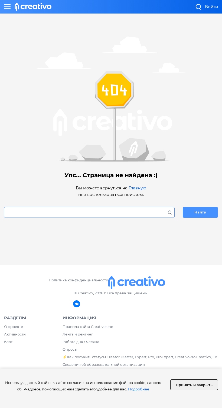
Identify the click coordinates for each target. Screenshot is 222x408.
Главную (137, 187)
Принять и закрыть (194, 385)
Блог (8, 342)
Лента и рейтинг (78, 334)
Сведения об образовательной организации (104, 364)
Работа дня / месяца (81, 342)
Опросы (70, 349)
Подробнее (138, 389)
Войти (211, 6)
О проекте (13, 326)
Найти (200, 212)
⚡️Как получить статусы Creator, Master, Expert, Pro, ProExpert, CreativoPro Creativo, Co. (140, 357)
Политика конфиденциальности (78, 280)
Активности (15, 334)
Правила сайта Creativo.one (88, 326)
